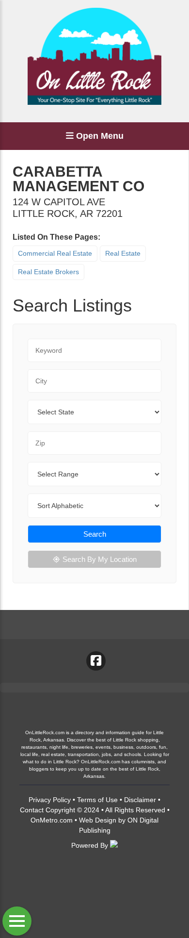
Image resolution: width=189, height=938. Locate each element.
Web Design (97, 820)
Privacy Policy (50, 800)
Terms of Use (97, 800)
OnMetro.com (52, 820)
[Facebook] (96, 661)
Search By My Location (100, 559)
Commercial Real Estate (55, 253)
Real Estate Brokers (48, 272)
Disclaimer (140, 800)
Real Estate (123, 253)
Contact (32, 810)
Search (94, 534)
